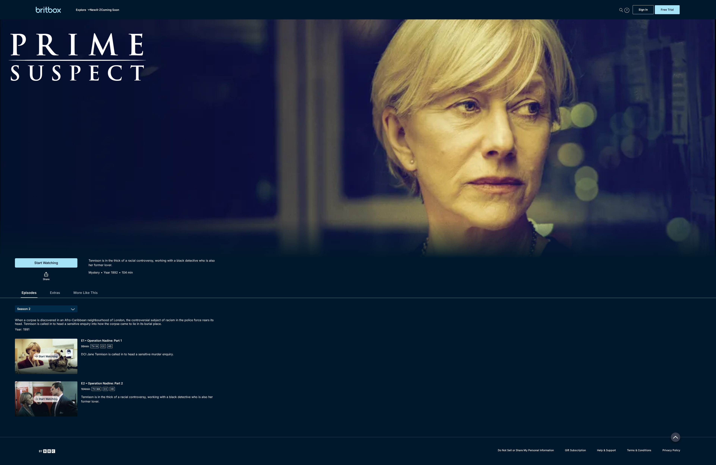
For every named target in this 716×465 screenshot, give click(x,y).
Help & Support (606, 450)
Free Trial (667, 9)
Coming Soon (110, 10)
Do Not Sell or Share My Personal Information (526, 450)
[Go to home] (47, 451)
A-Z (98, 10)
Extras (55, 293)
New (93, 10)
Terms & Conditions (639, 450)
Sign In (643, 9)
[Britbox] (48, 10)
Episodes (29, 293)
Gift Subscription (575, 450)
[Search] (621, 9)
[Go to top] (675, 437)
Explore (81, 10)
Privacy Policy (671, 450)
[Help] (627, 9)
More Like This (85, 293)
